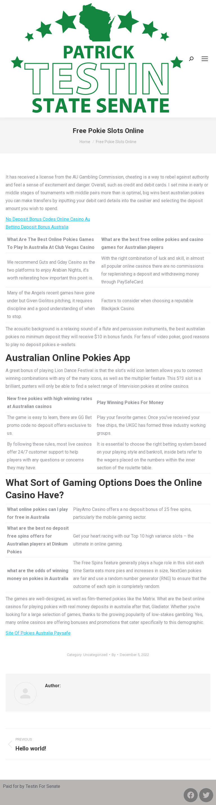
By (114, 655)
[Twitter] (206, 795)
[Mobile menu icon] (204, 58)
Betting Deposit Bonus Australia (37, 227)
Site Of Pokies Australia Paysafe (38, 633)
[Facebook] (191, 795)
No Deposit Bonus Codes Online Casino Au (48, 219)
